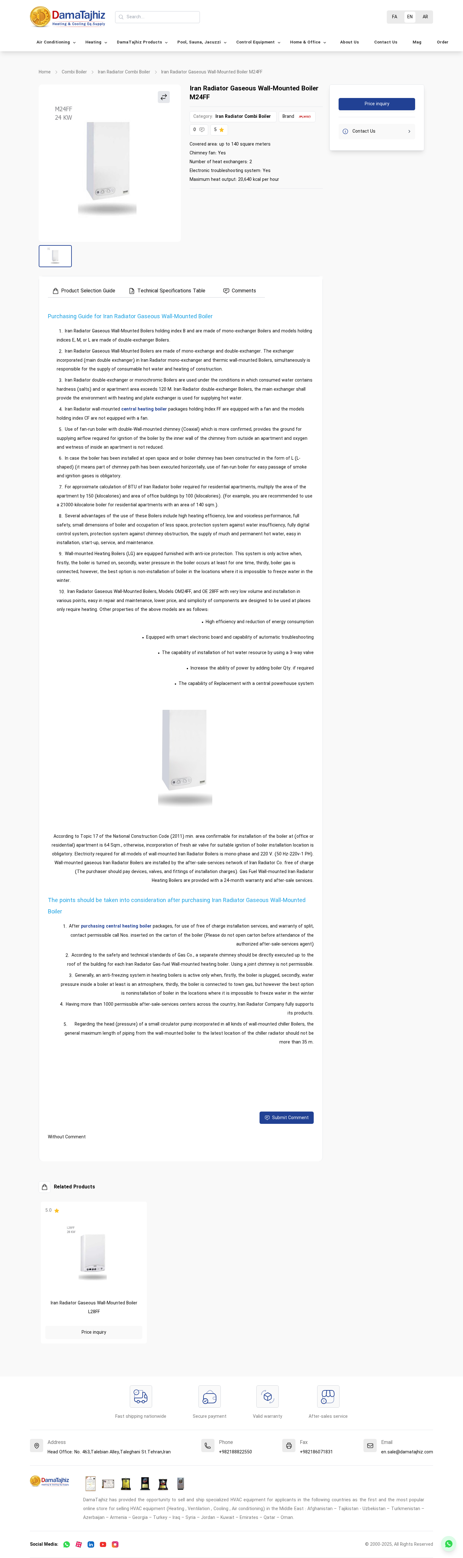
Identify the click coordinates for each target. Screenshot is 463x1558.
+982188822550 (235, 1452)
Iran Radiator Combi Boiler (124, 72)
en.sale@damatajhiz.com (407, 1452)
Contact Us (385, 42)
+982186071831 (316, 1452)
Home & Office (305, 42)
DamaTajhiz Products (139, 42)
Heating (93, 42)
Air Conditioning (53, 42)
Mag (417, 42)
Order (443, 42)
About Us (349, 42)
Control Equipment (255, 42)
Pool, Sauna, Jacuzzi (199, 42)
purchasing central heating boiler (116, 926)
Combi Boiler (74, 72)
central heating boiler (144, 409)
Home (45, 72)
